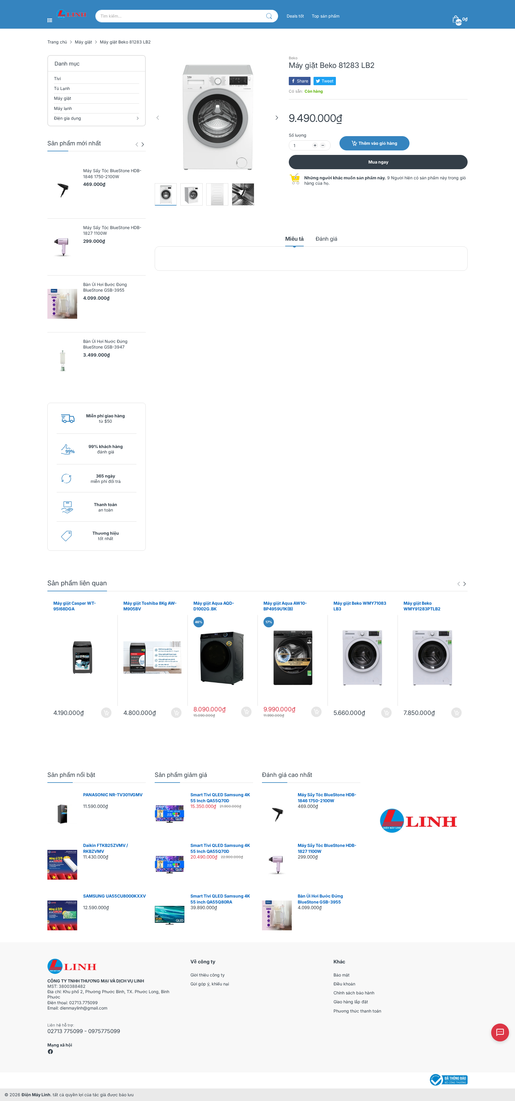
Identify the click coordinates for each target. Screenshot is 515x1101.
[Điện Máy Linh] (71, 14)
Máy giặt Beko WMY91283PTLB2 (422, 606)
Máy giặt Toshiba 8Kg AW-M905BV (150, 606)
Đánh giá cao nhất (287, 774)
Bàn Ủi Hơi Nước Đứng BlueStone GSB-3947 (105, 344)
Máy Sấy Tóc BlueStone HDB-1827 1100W (112, 230)
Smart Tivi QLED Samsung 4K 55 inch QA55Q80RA (220, 898)
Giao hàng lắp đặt (350, 1001)
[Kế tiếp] (137, 144)
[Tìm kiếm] (269, 16)
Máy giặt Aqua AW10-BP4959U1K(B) (285, 606)
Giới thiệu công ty (207, 974)
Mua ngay (378, 161)
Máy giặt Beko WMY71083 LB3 (359, 606)
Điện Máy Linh (35, 1094)
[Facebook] (50, 1052)
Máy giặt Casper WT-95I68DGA (74, 606)
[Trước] (143, 144)
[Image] (418, 821)
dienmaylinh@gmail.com (83, 1007)
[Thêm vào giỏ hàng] (106, 712)
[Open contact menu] (500, 1032)
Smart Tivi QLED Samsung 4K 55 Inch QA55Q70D (220, 797)
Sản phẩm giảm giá (181, 774)
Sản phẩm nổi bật (71, 774)
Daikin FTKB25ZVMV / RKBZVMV (105, 848)
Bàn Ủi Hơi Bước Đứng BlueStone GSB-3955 (105, 287)
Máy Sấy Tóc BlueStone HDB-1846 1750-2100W (112, 173)
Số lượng (297, 135)
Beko (293, 58)
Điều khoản (344, 983)
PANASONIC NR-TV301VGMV (112, 794)
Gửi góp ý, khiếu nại (209, 983)
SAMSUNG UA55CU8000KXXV (114, 895)
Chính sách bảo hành (353, 992)
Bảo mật (341, 974)
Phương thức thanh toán (357, 1010)
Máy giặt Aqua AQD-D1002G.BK (213, 606)
